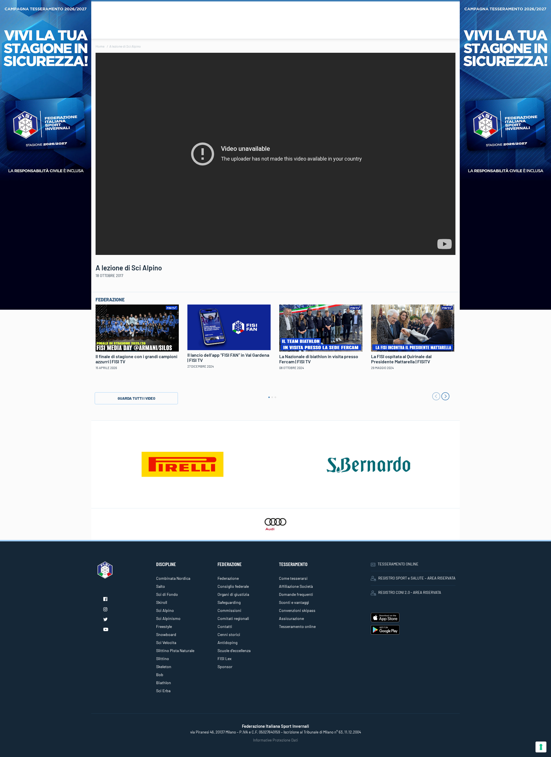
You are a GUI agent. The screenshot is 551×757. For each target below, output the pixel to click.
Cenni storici (229, 634)
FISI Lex (225, 658)
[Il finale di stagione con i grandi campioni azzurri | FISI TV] (137, 327)
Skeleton (163, 666)
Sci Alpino (165, 610)
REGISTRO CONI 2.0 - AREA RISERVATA (409, 592)
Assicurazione (291, 618)
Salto (160, 586)
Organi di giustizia (233, 594)
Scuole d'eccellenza (234, 650)
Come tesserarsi (293, 578)
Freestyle (164, 626)
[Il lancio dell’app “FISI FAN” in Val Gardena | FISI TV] (229, 326)
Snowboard (166, 634)
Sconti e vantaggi (294, 602)
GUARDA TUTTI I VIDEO (136, 398)
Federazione (228, 578)
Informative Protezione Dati (275, 740)
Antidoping (227, 642)
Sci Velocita (166, 642)
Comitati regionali (233, 618)
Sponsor (225, 666)
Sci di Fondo (167, 594)
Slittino (162, 658)
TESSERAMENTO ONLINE (398, 564)
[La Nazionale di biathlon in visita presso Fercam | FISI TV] (320, 327)
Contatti (225, 626)
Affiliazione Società (296, 586)
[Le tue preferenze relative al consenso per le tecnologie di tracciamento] (541, 747)
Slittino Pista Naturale (175, 650)
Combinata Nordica (173, 578)
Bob (159, 674)
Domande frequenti (296, 594)
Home (100, 46)
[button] (269, 397)
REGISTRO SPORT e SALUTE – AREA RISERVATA (416, 578)
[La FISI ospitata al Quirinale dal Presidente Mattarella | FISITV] (412, 327)
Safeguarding (229, 602)
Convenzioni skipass (297, 610)
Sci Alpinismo (168, 618)
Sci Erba (163, 690)
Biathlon (163, 682)
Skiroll (161, 602)
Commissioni (229, 610)
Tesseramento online (297, 626)
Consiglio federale (233, 586)
